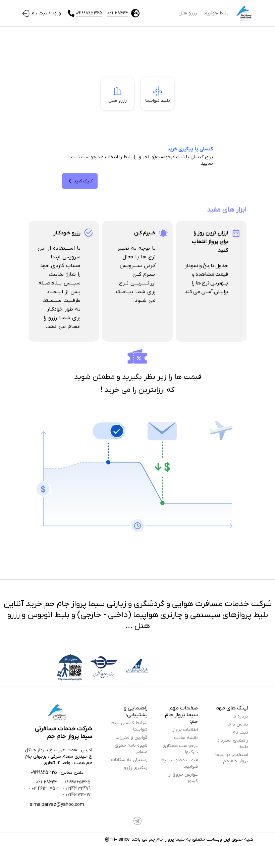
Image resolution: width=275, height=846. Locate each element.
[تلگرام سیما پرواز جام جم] (137, 821)
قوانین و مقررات (132, 737)
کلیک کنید (83, 181)
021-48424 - (45, 782)
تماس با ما (237, 724)
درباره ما (240, 716)
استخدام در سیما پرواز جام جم (231, 758)
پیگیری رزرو (136, 768)
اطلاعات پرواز (185, 730)
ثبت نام (240, 732)
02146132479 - (76, 788)
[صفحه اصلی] (244, 13)
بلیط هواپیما (216, 13)
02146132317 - (76, 795)
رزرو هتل (187, 13)
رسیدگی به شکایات (129, 760)
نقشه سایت (186, 738)
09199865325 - (75, 782)
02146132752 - (43, 788)
